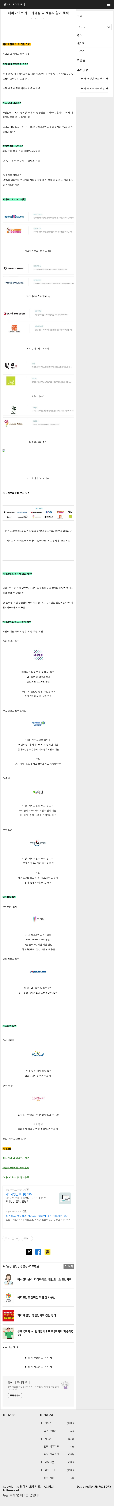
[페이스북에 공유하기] (38, 1252)
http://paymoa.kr (14, 1211)
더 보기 (69, 1266)
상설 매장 (59, 1477)
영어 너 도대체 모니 (19, 1382)
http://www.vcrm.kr (15, 1190)
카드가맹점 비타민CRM (19, 1194)
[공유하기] (13, 1238)
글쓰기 (81, 51)
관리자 (81, 43)
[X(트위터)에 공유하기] (29, 1252)
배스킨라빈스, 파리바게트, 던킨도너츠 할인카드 (44, 1279)
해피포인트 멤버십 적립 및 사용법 (36, 1297)
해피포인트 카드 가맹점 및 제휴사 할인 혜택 (38, 13)
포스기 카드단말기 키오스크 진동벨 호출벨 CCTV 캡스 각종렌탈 (38, 1219)
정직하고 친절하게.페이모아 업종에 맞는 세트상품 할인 (37, 1215)
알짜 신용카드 (59, 1431)
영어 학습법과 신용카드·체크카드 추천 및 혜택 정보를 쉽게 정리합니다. (33, 1388)
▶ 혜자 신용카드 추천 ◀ (38, 1357)
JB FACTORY (102, 1486)
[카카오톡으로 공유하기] (47, 1252)
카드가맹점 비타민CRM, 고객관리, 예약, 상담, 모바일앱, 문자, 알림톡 (29, 1200)
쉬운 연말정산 (59, 1454)
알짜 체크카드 (59, 1446)
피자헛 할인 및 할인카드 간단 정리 (36, 1315)
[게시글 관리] (17, 1238)
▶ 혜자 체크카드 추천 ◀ (38, 1366)
